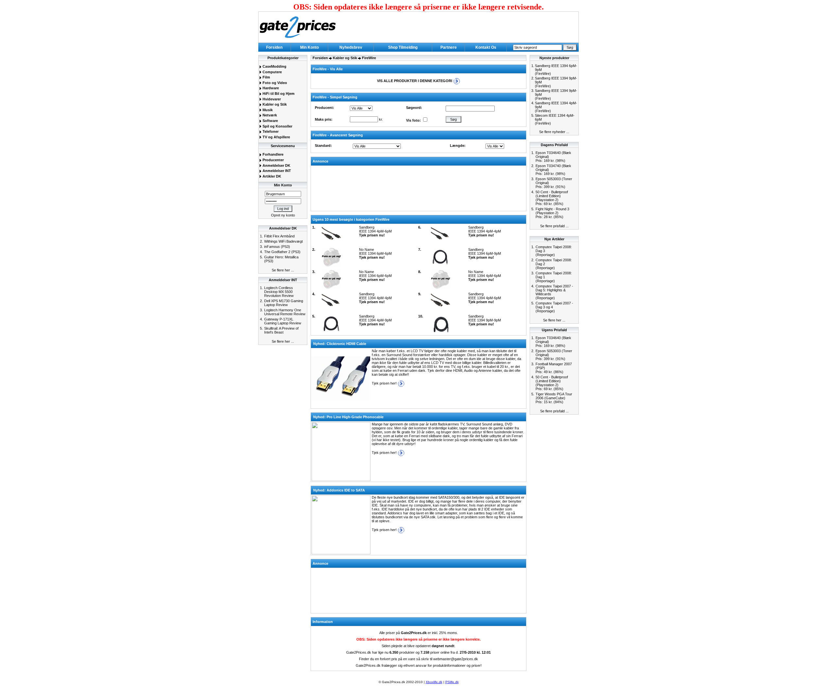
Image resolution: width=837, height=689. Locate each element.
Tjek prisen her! (385, 383)
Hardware (270, 88)
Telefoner (270, 131)
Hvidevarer (271, 99)
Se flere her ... (283, 270)
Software (270, 121)
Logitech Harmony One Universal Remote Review (284, 312)
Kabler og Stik (274, 104)
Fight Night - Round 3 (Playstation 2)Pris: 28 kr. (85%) (552, 213)
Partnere (448, 47)
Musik (267, 110)
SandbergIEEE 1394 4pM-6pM (375, 231)
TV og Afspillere (276, 137)
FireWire (369, 58)
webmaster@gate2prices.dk (455, 659)
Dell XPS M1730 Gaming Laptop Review (283, 303)
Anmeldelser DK (276, 165)
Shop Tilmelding (403, 47)
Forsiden (274, 47)
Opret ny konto (283, 215)
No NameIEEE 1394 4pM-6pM (484, 276)
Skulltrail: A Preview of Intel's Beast (281, 330)
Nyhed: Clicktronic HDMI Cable (339, 344)
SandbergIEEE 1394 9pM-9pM (484, 320)
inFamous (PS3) (277, 247)
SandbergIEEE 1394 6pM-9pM (484, 253)
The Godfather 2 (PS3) (282, 252)
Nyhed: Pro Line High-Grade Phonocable (348, 417)
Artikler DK (271, 176)
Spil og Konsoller (277, 126)
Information (323, 622)
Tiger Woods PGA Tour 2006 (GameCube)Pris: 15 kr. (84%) (554, 398)
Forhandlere (272, 154)
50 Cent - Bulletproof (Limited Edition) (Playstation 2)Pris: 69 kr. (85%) (552, 198)
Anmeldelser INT (276, 171)
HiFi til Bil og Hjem (278, 93)
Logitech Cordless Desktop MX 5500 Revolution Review (279, 292)
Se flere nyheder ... (554, 132)
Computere (272, 72)
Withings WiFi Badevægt (283, 241)
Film (266, 77)
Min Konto (309, 47)
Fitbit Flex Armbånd (279, 236)
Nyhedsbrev (350, 47)
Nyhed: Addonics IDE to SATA (339, 490)
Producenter (273, 160)
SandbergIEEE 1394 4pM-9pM (375, 320)
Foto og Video (274, 83)
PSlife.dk (452, 682)
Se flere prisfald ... (554, 226)
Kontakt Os (485, 47)
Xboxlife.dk (434, 682)
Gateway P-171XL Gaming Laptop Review (282, 321)
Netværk (269, 115)
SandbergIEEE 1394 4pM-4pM (484, 231)
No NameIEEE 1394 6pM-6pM (375, 253)
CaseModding (274, 66)
